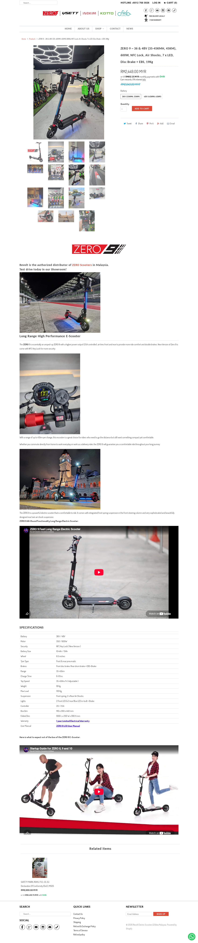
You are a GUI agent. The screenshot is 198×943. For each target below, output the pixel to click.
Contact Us (78, 913)
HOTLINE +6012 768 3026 (135, 2)
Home (68, 29)
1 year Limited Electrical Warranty (72, 720)
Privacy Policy (79, 918)
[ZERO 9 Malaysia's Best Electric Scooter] (69, 92)
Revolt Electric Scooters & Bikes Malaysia (149, 924)
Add (161, 123)
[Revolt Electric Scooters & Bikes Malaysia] (99, 13)
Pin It (152, 123)
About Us (83, 29)
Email (172, 123)
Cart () (171, 2)
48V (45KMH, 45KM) (152, 96)
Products (32, 39)
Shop (98, 29)
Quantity (125, 103)
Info (144, 79)
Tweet (129, 123)
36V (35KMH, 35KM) (131, 96)
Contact (115, 29)
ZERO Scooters (82, 265)
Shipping (77, 922)
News (129, 29)
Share (140, 123)
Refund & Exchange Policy (84, 926)
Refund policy (79, 934)
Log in (156, 2)
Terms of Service (80, 930)
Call (174, 11)
